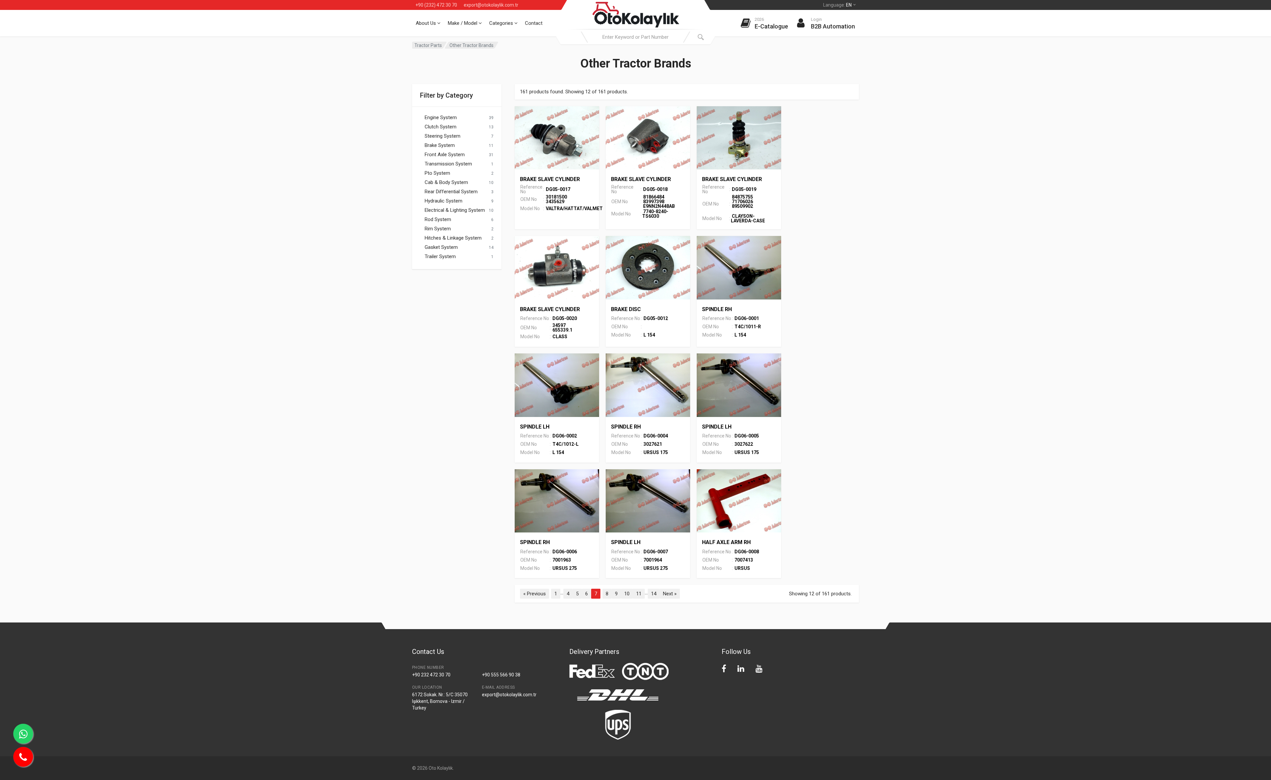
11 (638, 594)
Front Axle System (445, 155)
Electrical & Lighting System (455, 210)
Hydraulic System (443, 201)
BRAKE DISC (626, 309)
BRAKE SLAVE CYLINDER (550, 179)
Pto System (437, 173)
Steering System (442, 136)
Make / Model (463, 23)
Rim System (438, 229)
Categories (501, 23)
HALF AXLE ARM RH (726, 542)
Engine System (441, 117)
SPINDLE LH (534, 427)
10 (627, 594)
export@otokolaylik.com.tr (491, 5)
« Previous (534, 594)
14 (653, 594)
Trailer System (440, 256)
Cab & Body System (446, 182)
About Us (426, 23)
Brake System (440, 145)
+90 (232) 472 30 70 (436, 5)
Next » (670, 594)
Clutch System (440, 127)
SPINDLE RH (717, 309)
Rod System (438, 219)
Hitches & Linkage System (453, 238)
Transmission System (448, 164)
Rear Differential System (451, 192)
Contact (533, 23)
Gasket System (441, 247)
